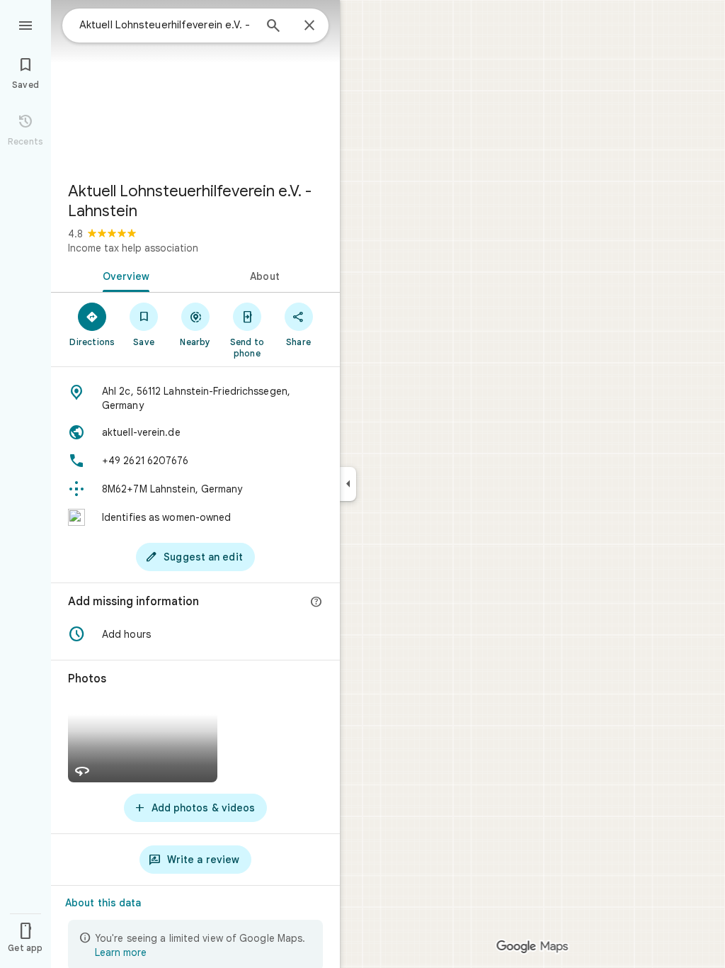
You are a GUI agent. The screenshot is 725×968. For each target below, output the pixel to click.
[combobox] (166, 24)
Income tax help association (133, 248)
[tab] (123, 275)
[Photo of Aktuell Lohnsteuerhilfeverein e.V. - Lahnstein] (195, 85)
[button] (195, 634)
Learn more (121, 952)
